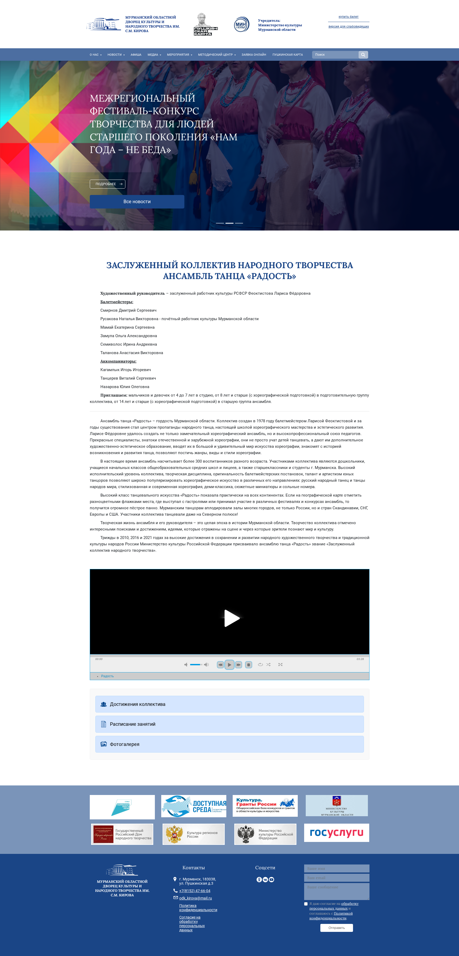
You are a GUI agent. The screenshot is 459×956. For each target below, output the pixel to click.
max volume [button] (206, 665)
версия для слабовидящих (349, 26)
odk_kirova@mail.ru (195, 898)
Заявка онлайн (254, 55)
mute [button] (186, 665)
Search (363, 55)
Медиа (153, 55)
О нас (94, 55)
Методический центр (215, 55)
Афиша (136, 55)
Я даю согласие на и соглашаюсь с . (334, 910)
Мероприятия (178, 55)
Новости (115, 55)
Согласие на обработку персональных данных (192, 923)
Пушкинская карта (288, 55)
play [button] (229, 618)
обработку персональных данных (334, 906)
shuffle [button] (268, 664)
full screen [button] (280, 664)
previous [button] (220, 664)
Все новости (137, 201)
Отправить (337, 928)
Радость (107, 676)
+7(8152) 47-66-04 (194, 891)
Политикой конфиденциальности (331, 915)
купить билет (349, 17)
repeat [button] (260, 664)
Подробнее (106, 184)
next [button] (238, 664)
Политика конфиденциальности (198, 907)
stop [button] (248, 664)
